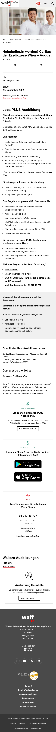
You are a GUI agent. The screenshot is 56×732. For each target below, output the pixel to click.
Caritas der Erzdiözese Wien (15, 376)
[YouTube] (24, 661)
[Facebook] (17, 661)
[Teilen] (41, 65)
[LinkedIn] (39, 661)
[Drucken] (15, 65)
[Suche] (52, 3)
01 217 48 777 (28, 516)
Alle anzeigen (9, 566)
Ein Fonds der (28, 645)
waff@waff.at (28, 635)
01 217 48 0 (28, 638)
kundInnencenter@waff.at (28, 536)
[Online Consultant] (38, 3)
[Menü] (45, 3)
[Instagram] (32, 661)
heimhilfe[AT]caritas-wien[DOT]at (16, 362)
